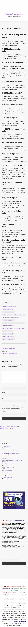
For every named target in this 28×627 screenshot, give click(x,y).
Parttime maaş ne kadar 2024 (8, 336)
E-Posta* (3, 392)
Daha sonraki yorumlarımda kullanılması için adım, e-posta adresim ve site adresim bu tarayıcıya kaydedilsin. (13, 407)
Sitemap (11, 428)
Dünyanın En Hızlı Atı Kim (10, 353)
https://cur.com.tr (15, 426)
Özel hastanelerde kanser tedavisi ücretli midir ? (11, 453)
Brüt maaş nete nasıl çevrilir (8, 333)
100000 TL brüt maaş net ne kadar (9, 306)
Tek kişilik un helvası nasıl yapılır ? (8, 456)
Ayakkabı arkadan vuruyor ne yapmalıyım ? (10, 450)
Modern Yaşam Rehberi (14, 14)
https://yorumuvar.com (5, 426)
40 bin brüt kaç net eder (19, 314)
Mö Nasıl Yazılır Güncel (9, 348)
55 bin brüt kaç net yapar (7, 328)
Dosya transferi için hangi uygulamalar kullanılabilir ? (12, 460)
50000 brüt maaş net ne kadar (8, 325)
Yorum (3, 370)
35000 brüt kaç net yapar (7, 314)
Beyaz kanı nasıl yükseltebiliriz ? (8, 467)
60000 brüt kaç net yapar (19, 328)
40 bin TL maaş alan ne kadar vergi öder (10, 317)
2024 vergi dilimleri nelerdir (8, 309)
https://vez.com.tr (4, 428)
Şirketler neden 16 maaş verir (8, 339)
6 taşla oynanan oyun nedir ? (7, 470)
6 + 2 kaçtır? (4, 411)
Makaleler (7, 302)
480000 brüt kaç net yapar (19, 322)
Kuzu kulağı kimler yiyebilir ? (7, 477)
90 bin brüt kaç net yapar (7, 331)
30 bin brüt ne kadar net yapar (8, 312)
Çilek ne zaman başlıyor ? (7, 474)
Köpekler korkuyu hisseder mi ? (8, 463)
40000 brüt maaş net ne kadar (8, 320)
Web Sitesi (4, 398)
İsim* (3, 386)
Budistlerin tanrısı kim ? (6, 446)
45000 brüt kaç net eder (7, 322)
